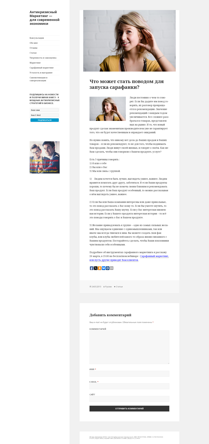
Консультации (37, 38)
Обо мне (34, 43)
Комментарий (98, 329)
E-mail (94, 382)
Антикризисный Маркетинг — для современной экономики (45, 18)
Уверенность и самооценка (43, 57)
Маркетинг (35, 62)
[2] (34, 171)
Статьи (33, 52)
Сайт (92, 394)
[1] (32, 171)
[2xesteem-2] (45, 157)
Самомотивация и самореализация (38, 79)
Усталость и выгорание (41, 72)
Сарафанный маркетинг (42, 67)
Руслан (108, 286)
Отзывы (33, 48)
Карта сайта (99, 438)
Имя (93, 369)
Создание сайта (108, 438)
